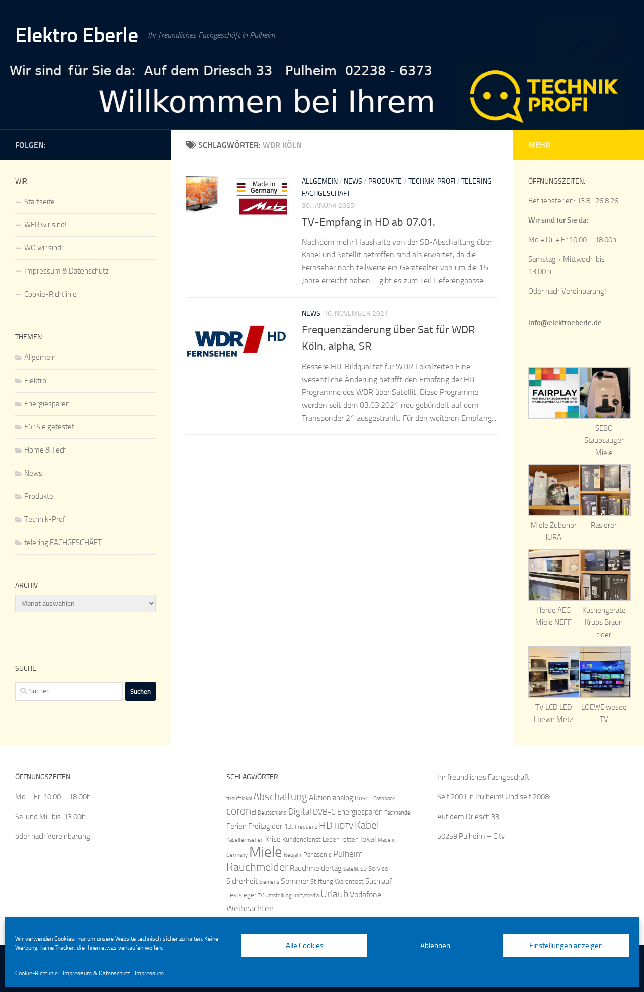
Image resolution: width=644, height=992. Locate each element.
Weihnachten (250, 908)
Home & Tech (45, 450)
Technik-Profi (431, 181)
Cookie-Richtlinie (36, 973)
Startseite (39, 201)
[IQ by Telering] (150, 143)
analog (343, 797)
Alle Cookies (305, 945)
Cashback (384, 798)
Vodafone (365, 894)
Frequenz (306, 827)
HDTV (343, 826)
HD (326, 825)
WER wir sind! (45, 224)
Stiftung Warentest (337, 881)
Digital (299, 811)
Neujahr (293, 855)
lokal (368, 839)
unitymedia (306, 895)
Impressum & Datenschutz (96, 973)
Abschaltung (280, 796)
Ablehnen (435, 945)
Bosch (363, 798)
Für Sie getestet (49, 426)
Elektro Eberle (76, 35)
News (353, 181)
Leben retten (341, 839)
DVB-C (324, 812)
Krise (273, 839)
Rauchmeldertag (316, 868)
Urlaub (334, 894)
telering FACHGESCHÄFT (63, 542)
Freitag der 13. (270, 826)
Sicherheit (242, 881)
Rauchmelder (257, 867)
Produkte (385, 181)
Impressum (149, 973)
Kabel (367, 825)
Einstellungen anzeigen (566, 945)
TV (261, 895)
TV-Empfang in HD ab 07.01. (368, 222)
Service (378, 868)
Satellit (351, 869)
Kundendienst (301, 839)
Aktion (320, 797)
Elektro (35, 380)
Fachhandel (397, 812)
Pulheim (348, 854)
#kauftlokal (239, 798)
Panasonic (317, 854)
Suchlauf (378, 881)
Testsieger (241, 895)
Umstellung (278, 895)
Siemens (269, 882)
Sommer (295, 881)
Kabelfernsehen (245, 840)
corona (241, 810)
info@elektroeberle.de (565, 322)
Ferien (236, 826)
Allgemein (320, 181)
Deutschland (272, 812)
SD (363, 869)
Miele (265, 852)
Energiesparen (47, 403)
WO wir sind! (43, 247)
